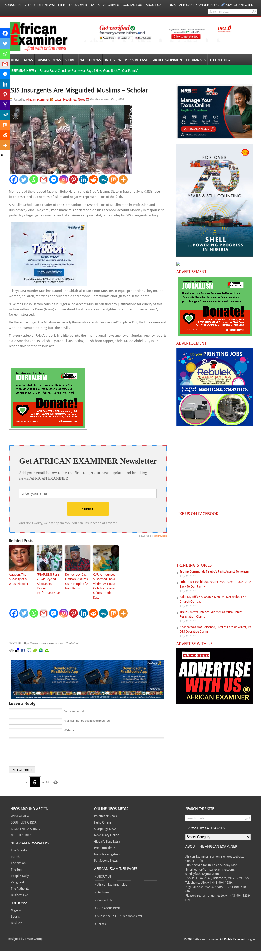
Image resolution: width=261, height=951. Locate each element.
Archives (111, 5)
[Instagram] (63, 179)
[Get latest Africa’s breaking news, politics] (33, 36)
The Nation (18, 863)
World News (90, 60)
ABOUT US (153, 5)
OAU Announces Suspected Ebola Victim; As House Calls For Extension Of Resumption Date (105, 585)
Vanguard (17, 882)
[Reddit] (93, 179)
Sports (70, 60)
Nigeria (16, 910)
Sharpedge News (105, 829)
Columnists (196, 60)
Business (16, 923)
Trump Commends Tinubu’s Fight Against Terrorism (214, 571)
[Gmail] (43, 179)
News (28, 60)
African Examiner (37, 99)
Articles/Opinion (167, 60)
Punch (15, 857)
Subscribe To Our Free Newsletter (35, 5)
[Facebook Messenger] (53, 179)
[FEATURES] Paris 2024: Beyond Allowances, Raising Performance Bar (48, 583)
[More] (123, 179)
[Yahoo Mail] (5, 105)
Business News (49, 60)
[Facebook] (13, 179)
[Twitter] (23, 179)
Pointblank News (105, 816)
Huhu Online (102, 822)
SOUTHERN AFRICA (23, 822)
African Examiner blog (199, 5)
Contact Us (132, 5)
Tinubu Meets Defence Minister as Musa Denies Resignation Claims (211, 614)
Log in (251, 939)
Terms (170, 5)
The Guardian (20, 850)
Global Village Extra (107, 841)
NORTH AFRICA (21, 835)
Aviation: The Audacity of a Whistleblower (18, 579)
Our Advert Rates (84, 5)
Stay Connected (239, 5)
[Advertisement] (85, 629)
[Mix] (113, 179)
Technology (220, 60)
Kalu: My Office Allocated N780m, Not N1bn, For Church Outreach (213, 599)
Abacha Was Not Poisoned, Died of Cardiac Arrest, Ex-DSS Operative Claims (216, 629)
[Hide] (2, 155)
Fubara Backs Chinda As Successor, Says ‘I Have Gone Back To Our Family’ (88, 70)
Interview (113, 60)
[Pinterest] (73, 179)
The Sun (16, 869)
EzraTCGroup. (34, 938)
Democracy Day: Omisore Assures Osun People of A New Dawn (76, 581)
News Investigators (107, 854)
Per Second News (106, 860)
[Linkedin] (83, 179)
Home (15, 60)
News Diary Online (106, 835)
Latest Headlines (65, 99)
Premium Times (104, 848)
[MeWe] (103, 179)
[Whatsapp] (33, 179)
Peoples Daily (20, 876)
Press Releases (137, 60)
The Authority (20, 888)
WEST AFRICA (20, 816)
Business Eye (19, 895)
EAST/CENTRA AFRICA (25, 829)
